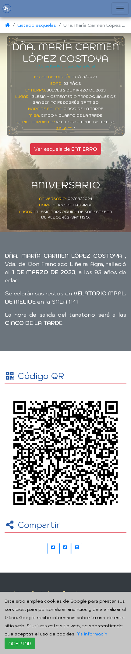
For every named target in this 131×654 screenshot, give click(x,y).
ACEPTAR (20, 643)
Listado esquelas (36, 25)
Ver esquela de (65, 149)
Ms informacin (91, 634)
